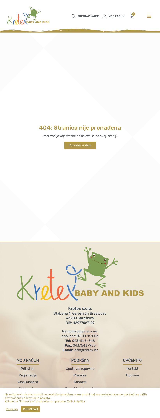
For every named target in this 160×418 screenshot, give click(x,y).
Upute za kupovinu (80, 369)
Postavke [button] (12, 409)
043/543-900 (80, 345)
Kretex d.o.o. (80, 308)
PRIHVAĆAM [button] (30, 409)
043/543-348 (80, 341)
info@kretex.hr (80, 350)
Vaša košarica (27, 382)
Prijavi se (28, 369)
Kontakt (132, 369)
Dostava (80, 382)
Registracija (28, 375)
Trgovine (132, 375)
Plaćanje (80, 375)
